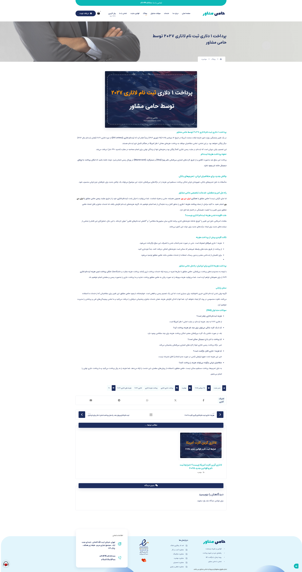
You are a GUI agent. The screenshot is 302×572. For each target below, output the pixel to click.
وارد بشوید (201, 500)
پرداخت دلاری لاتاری (167, 388)
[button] (98, 13)
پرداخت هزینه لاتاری (151, 388)
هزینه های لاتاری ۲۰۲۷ (124, 388)
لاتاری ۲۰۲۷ (138, 388)
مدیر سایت (217, 388)
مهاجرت (184, 388)
